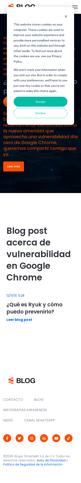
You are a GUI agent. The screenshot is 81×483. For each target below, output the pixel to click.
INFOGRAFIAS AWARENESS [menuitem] (25, 409)
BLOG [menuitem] (38, 399)
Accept (41, 101)
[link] (21, 6)
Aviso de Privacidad (51, 460)
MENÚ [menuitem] (8, 420)
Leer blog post (19, 319)
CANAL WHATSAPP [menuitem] (39, 420)
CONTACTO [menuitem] (13, 399)
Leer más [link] (13, 166)
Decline (40, 113)
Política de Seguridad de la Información (33, 464)
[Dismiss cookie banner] (65, 16)
